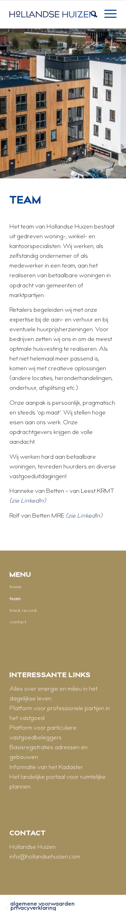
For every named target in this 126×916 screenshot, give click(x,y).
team (15, 599)
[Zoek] (90, 14)
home (15, 587)
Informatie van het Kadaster (46, 767)
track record (22, 611)
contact (17, 622)
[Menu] (107, 14)
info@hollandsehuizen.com (44, 857)
